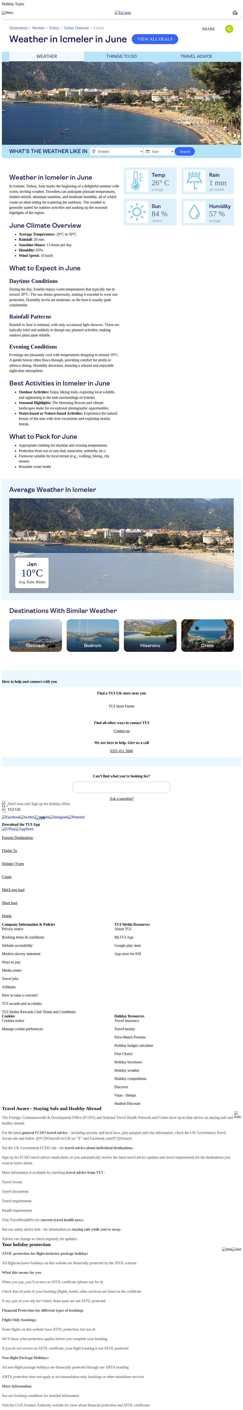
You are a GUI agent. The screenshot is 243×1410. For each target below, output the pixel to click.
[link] (123, 13)
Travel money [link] (124, 1029)
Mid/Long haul (13, 890)
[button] (237, 12)
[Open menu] (7, 13)
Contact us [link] (122, 731)
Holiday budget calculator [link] (133, 1045)
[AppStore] (24, 829)
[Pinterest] (76, 817)
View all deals (155, 39)
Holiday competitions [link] (130, 1079)
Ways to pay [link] (11, 962)
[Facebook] (11, 817)
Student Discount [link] (127, 1104)
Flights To (9, 851)
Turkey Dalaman (76, 28)
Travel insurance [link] (126, 1021)
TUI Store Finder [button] (122, 706)
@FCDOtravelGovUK (53, 1138)
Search (185, 152)
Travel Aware (12, 1182)
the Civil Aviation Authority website (37, 1405)
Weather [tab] (47, 56)
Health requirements (17, 1210)
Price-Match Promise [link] (130, 1037)
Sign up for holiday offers (50, 804)
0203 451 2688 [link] (121, 751)
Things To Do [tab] (121, 56)
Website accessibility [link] (17, 945)
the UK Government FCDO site (32, 1148)
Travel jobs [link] (10, 979)
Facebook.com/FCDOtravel (110, 1138)
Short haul (9, 903)
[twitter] (27, 817)
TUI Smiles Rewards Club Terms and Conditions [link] (39, 1012)
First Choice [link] (123, 1054)
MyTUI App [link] (123, 937)
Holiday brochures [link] (128, 1062)
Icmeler (98, 28)
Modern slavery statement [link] (21, 954)
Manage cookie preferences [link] (22, 1029)
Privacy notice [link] (12, 929)
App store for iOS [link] (127, 954)
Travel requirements (17, 1201)
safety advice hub (27, 1229)
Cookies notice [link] (13, 1021)
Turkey (54, 28)
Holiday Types (13, 864)
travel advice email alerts (49, 1157)
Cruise (7, 877)
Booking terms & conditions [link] (23, 937)
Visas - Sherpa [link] (125, 1095)
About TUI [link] (122, 929)
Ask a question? (122, 799)
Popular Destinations (17, 838)
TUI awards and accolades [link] (22, 1004)
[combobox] (121, 787)
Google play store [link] (127, 945)
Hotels (7, 916)
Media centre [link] (11, 970)
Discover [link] (121, 1087)
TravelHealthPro (22, 1220)
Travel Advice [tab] (196, 56)
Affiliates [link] (9, 987)
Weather (38, 28)
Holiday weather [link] (126, 1070)
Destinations (18, 28)
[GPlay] (8, 829)
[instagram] (59, 817)
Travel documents (15, 1191)
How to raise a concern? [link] (20, 995)
